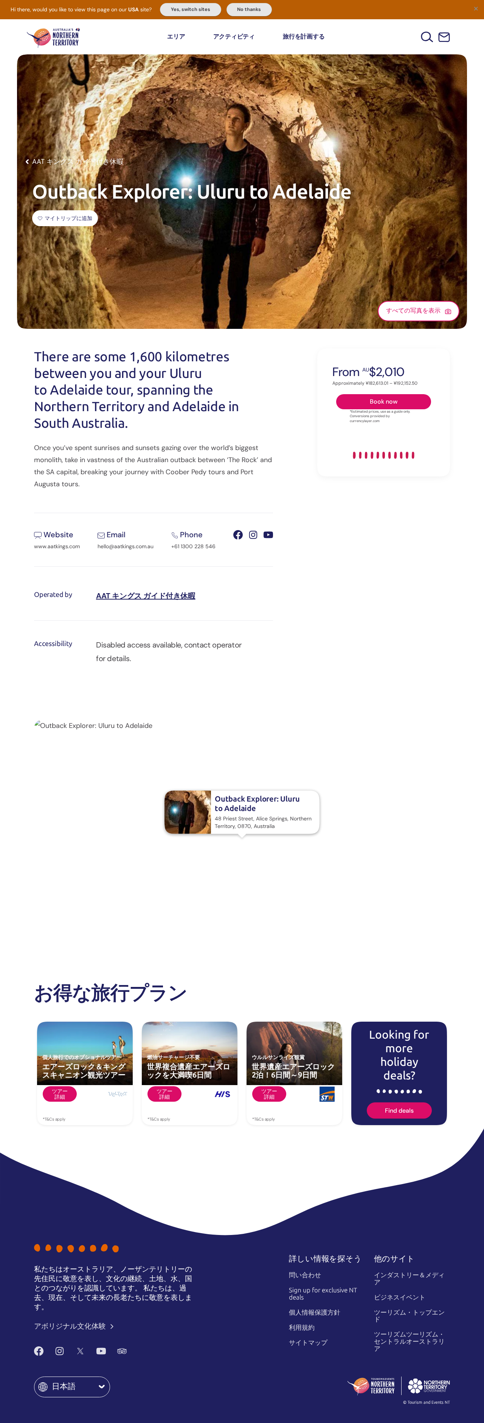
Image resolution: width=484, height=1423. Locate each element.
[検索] (427, 37)
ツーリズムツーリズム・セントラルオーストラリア (409, 1341)
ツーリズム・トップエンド (409, 1316)
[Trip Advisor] (122, 1351)
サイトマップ (308, 1342)
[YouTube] (101, 1351)
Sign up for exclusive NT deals (323, 1293)
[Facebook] (38, 1351)
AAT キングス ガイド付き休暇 (145, 596)
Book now (383, 401)
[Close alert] (475, 8)
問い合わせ (305, 1275)
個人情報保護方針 (314, 1312)
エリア (176, 36)
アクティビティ (234, 36)
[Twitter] (80, 1351)
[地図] (53, 36)
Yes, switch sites (190, 9)
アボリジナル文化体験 (70, 1326)
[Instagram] (59, 1351)
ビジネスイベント (399, 1297)
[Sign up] (444, 37)
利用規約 (302, 1327)
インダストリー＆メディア (409, 1278)
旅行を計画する (303, 36)
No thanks (249, 9)
